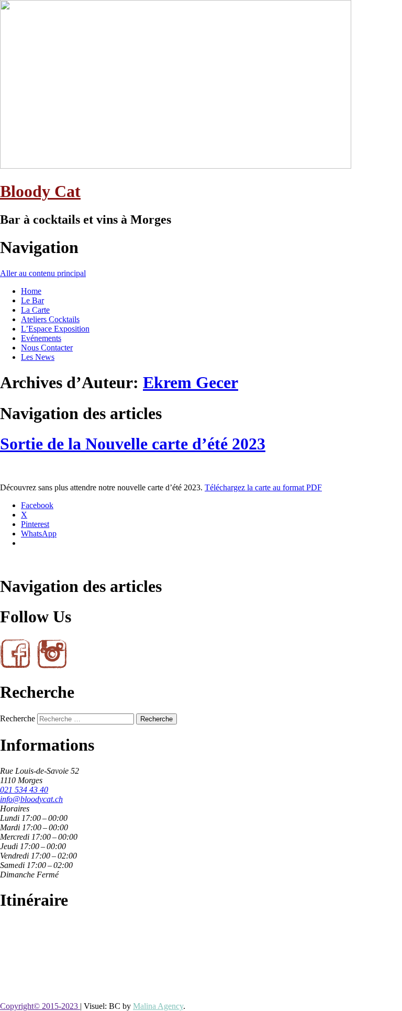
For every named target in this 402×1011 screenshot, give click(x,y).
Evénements (41, 338)
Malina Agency (158, 1006)
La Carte (35, 309)
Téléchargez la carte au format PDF (263, 487)
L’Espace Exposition (55, 328)
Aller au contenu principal (43, 273)
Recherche (17, 718)
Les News (37, 357)
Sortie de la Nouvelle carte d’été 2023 (132, 443)
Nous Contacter (47, 347)
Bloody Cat (40, 191)
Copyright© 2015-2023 (40, 1006)
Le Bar (32, 300)
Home (31, 291)
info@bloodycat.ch (31, 799)
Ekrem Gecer (190, 382)
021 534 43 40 (24, 789)
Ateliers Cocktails (50, 319)
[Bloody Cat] (175, 165)
